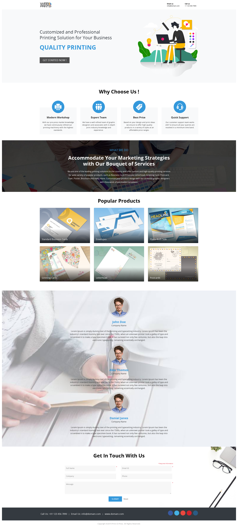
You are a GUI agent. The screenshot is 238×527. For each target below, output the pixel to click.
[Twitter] (176, 513)
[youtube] (182, 513)
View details (64, 239)
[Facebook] (170, 513)
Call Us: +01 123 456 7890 (54, 513)
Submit (115, 499)
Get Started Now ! (54, 60)
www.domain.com (114, 513)
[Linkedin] (195, 513)
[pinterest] (189, 513)
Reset (126, 499)
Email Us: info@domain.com (86, 513)
